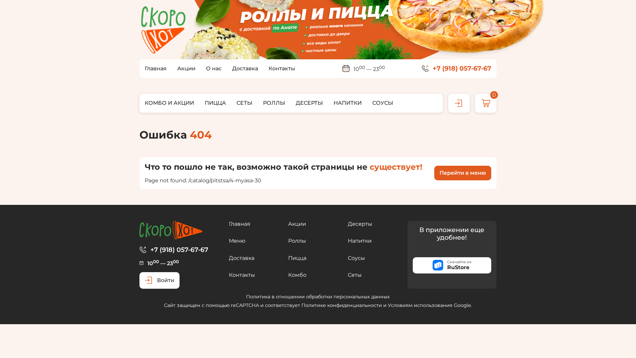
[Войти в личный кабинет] (459, 103)
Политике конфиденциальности (341, 305)
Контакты (242, 275)
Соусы (356, 258)
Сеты (355, 275)
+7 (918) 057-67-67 (462, 68)
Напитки (360, 241)
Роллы (297, 241)
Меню (237, 241)
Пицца (297, 258)
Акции (297, 224)
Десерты (360, 224)
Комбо (297, 275)
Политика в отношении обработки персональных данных (318, 297)
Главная (239, 224)
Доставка (241, 258)
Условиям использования (420, 305)
